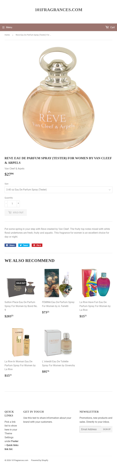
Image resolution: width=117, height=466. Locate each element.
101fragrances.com (58, 9)
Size (6, 184)
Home (7, 35)
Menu (9, 27)
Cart (112, 27)
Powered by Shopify (39, 460)
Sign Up (106, 429)
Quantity (9, 198)
